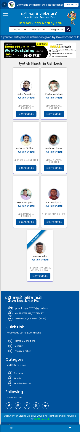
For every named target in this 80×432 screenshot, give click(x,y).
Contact (18, 345)
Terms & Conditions (24, 340)
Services (18, 373)
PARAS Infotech (41, 419)
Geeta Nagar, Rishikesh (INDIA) (30, 318)
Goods (17, 378)
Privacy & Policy (22, 350)
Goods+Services (22, 383)
